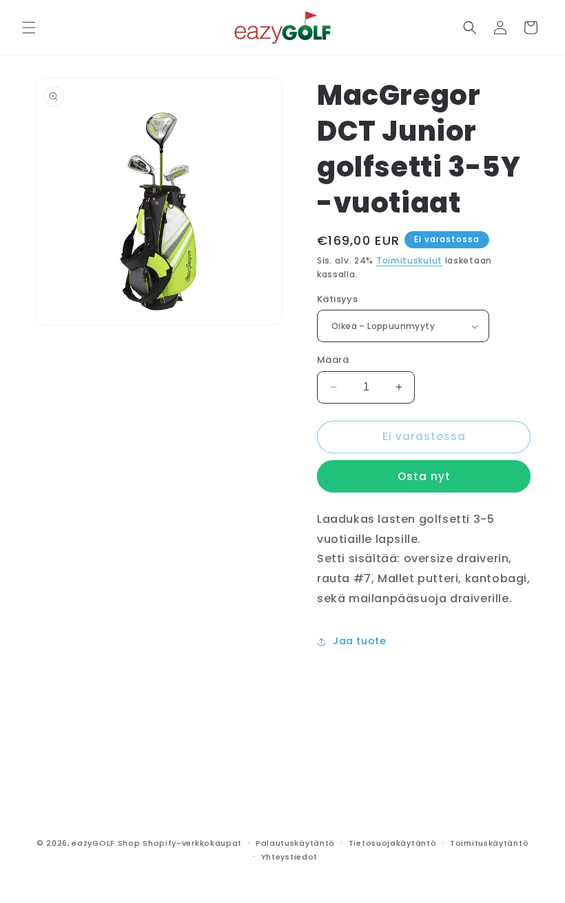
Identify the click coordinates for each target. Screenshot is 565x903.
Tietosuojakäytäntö (393, 843)
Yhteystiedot (289, 856)
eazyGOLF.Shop (106, 843)
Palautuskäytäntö (295, 843)
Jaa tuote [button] (359, 641)
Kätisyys (337, 299)
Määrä (333, 359)
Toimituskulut (409, 260)
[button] (29, 27)
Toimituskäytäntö (489, 843)
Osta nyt (424, 476)
